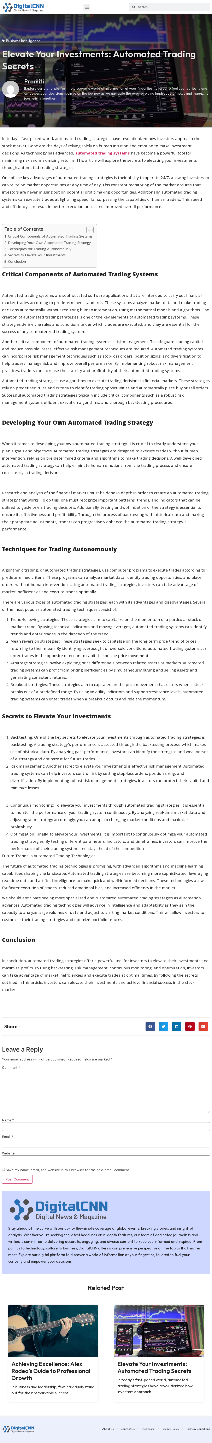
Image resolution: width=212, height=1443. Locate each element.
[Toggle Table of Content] (88, 229)
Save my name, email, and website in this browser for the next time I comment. (68, 1170)
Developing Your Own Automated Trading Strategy (49, 243)
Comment (11, 1067)
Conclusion (17, 262)
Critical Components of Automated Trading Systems (50, 237)
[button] (86, 7)
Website (8, 1153)
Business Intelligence (23, 40)
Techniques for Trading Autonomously (39, 249)
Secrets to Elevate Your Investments (37, 256)
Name (8, 1120)
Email (7, 1136)
